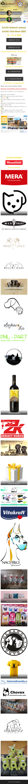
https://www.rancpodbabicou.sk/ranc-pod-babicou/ (14, 89)
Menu (26, 3)
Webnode (18, 781)
